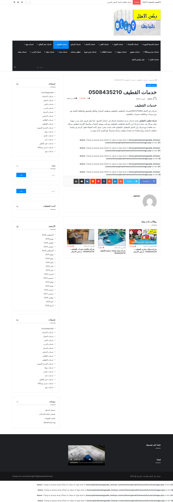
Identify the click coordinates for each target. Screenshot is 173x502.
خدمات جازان (154, 59)
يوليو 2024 (49, 254)
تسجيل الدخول (50, 410)
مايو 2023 (49, 270)
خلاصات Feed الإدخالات (47, 414)
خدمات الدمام (90, 44)
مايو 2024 (49, 262)
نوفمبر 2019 (48, 298)
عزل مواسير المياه (138, 59)
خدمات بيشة (22, 52)
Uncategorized (47, 92)
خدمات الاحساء (133, 44)
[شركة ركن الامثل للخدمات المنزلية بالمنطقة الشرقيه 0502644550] (137, 23)
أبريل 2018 (49, 305)
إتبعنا (159, 459)
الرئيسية (152, 80)
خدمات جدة (63, 52)
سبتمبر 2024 (48, 247)
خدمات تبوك (50, 52)
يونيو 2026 (49, 239)
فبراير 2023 (48, 274)
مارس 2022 (48, 290)
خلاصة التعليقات (49, 418)
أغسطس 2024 (47, 251)
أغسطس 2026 (47, 235)
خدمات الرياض (76, 44)
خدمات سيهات (122, 52)
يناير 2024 (49, 266)
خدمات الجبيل (118, 44)
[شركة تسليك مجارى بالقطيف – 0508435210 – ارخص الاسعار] (143, 236)
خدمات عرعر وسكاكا (152, 52)
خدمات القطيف (61, 44)
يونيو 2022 (49, 286)
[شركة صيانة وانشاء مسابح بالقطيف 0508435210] (112, 237)
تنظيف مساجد (76, 52)
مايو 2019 (49, 302)
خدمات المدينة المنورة (151, 44)
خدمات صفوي (135, 52)
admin (150, 99)
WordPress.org (49, 423)
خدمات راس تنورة (90, 52)
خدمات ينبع (30, 44)
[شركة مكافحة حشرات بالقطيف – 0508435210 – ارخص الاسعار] (80, 236)
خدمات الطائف (106, 52)
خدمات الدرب (36, 52)
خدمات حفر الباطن (45, 44)
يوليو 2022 (49, 282)
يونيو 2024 (49, 258)
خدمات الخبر (104, 44)
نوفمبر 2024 (48, 243)
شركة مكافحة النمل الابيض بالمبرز (119, 2)
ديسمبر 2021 (48, 294)
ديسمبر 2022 (48, 278)
